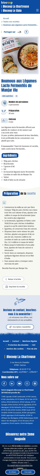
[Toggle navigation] (37, 11)
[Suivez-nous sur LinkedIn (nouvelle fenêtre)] (12, 383)
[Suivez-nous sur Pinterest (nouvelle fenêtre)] (35, 383)
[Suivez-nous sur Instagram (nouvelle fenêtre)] (27, 383)
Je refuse (12, 472)
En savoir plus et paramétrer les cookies (20, 467)
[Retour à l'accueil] (10, 2)
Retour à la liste (14, 279)
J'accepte (28, 472)
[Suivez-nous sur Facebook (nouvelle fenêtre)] (4, 383)
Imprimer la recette (17, 287)
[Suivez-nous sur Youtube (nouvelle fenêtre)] (19, 383)
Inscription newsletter (22, 327)
